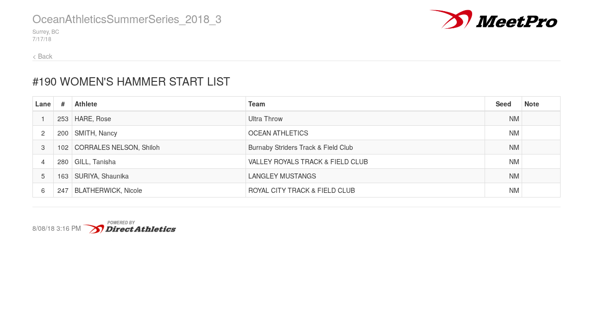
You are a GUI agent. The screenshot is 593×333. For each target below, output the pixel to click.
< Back (42, 56)
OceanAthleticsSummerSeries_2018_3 (126, 18)
